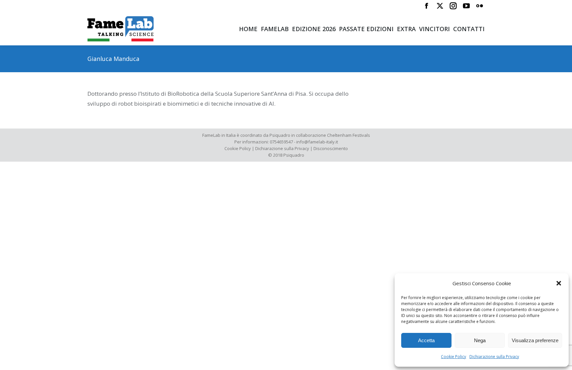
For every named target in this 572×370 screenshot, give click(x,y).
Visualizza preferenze (535, 340)
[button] (558, 283)
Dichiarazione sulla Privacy (494, 356)
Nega (480, 340)
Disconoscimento (330, 148)
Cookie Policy (453, 356)
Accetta (426, 340)
